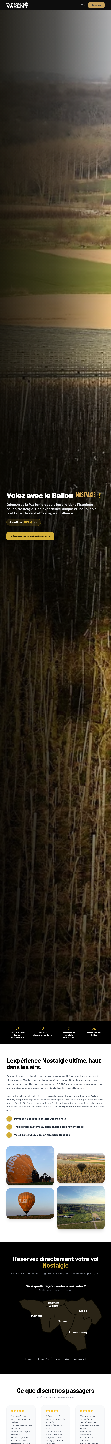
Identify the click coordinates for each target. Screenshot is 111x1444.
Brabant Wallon (44, 1359)
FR (82, 5)
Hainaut (30, 1359)
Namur (57, 1359)
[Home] (17, 5)
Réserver (96, 5)
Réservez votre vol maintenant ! (30, 536)
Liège (67, 1359)
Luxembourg (79, 1359)
